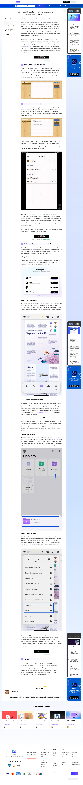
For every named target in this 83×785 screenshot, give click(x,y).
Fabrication (55, 765)
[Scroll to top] (80, 782)
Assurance (55, 760)
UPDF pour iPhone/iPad (43, 757)
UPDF (10, 2)
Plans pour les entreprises (32, 754)
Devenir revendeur (64, 757)
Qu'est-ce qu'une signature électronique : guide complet (74, 36)
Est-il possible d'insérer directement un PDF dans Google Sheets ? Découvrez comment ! (74, 50)
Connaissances (27, 18)
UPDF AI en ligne (44, 762)
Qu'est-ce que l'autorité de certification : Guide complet (74, 665)
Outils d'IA (43, 764)
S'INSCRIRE (73, 1)
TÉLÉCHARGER (67, 1)
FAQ (72, 754)
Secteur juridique (54, 763)
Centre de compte (75, 760)
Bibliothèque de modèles (75, 757)
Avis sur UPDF (65, 754)
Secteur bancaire (54, 753)
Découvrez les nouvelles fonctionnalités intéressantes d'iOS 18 (74, 41)
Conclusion (7, 34)
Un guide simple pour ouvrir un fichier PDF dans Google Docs (74, 23)
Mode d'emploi (74, 752)
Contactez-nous (75, 762)
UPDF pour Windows (45, 752)
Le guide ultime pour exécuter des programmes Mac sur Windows (74, 340)
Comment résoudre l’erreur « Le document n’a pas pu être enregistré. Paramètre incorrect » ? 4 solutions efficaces (74, 336)
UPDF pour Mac (44, 754)
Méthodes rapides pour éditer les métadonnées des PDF (74, 349)
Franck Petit (28, 14)
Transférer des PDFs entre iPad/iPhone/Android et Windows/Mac (74, 345)
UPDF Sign (43, 766)
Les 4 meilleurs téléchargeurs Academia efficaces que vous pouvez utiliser (74, 648)
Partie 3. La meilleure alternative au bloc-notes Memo (10, 30)
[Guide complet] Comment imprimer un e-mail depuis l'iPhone (74, 357)
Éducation (55, 757)
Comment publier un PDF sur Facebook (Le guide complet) (74, 669)
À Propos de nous (65, 752)
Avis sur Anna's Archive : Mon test (74, 656)
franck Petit (14, 691)
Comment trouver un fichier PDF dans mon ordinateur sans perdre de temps (74, 652)
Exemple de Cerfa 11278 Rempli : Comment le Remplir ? (74, 46)
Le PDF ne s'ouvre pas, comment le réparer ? (74, 354)
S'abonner (75, 773)
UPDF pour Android (44, 760)
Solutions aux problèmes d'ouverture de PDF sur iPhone (74, 674)
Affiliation (64, 760)
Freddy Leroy (7, 727)
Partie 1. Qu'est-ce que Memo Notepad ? (10, 22)
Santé (54, 755)
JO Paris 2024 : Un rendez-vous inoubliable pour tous (74, 362)
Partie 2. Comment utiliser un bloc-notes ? (10, 26)
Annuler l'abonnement (76, 764)
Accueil (21, 18)
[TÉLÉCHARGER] (66, 2)
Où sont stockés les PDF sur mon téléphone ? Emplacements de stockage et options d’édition (74, 27)
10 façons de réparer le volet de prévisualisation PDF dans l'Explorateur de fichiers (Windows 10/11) (74, 32)
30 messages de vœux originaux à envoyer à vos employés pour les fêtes (74, 660)
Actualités (64, 762)
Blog (63, 764)
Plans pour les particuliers (32, 752)
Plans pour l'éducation (31, 756)
